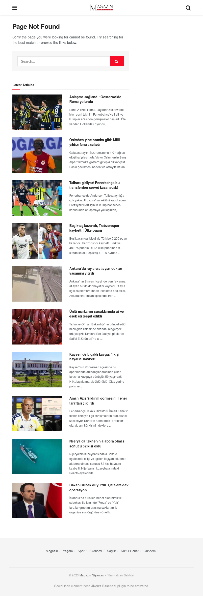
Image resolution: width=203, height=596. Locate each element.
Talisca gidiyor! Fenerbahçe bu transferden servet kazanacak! (94, 185)
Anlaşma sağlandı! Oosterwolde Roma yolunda (95, 99)
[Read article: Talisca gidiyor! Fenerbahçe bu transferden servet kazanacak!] (37, 198)
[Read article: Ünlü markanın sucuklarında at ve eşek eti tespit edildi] (37, 327)
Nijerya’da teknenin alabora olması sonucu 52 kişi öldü (97, 443)
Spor (81, 550)
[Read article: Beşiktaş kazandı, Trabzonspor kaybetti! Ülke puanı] (37, 241)
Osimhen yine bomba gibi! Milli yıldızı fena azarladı (94, 142)
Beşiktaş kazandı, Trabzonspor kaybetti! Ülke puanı (94, 228)
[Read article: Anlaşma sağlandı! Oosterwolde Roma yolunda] (37, 112)
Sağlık (111, 550)
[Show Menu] (14, 7)
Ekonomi (95, 550)
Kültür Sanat (130, 550)
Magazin (52, 550)
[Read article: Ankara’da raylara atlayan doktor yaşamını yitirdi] (37, 284)
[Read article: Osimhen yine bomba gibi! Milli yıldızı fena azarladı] (37, 155)
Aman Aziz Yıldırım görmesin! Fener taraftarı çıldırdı (98, 401)
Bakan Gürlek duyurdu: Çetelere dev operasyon (98, 487)
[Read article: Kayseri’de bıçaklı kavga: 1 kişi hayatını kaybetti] (37, 369)
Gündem (150, 550)
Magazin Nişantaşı (91, 575)
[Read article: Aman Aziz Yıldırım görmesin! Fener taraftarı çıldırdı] (37, 413)
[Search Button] (188, 7)
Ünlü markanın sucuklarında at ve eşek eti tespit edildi (96, 314)
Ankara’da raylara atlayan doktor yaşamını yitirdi (95, 271)
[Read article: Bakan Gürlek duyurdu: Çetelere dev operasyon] (37, 500)
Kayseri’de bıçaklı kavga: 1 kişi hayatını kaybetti (94, 357)
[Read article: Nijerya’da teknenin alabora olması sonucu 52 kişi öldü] (37, 456)
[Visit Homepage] (101, 7)
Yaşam (68, 550)
